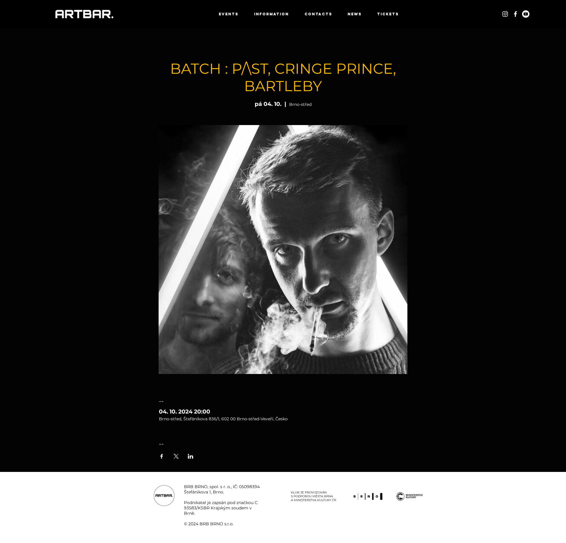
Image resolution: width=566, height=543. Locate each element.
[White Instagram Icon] (505, 14)
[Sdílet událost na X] (176, 456)
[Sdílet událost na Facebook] (161, 456)
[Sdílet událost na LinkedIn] (190, 456)
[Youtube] (525, 14)
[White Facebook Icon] (515, 14)
